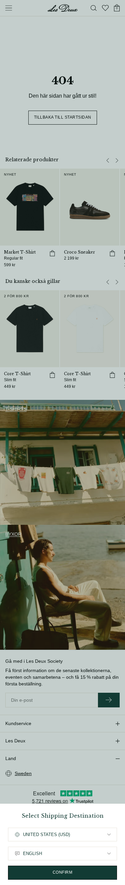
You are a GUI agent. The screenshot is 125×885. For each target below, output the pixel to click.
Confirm (63, 872)
